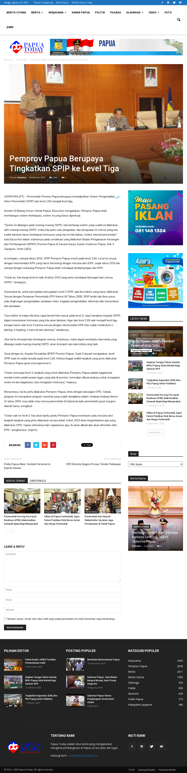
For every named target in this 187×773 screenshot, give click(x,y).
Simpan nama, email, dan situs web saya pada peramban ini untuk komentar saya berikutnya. (61, 618)
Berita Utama (16, 12)
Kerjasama (56, 12)
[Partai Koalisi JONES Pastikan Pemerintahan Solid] (13, 664)
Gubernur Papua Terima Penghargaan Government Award (100, 699)
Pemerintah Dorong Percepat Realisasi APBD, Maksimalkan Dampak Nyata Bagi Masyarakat (21, 520)
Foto (168, 12)
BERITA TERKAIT (16, 480)
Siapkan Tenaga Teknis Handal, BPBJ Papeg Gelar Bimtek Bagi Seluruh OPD (163, 365)
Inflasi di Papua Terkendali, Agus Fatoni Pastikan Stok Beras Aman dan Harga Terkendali (62, 520)
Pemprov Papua (137, 666)
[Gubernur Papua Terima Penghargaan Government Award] (75, 700)
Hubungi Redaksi (146, 769)
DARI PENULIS (38, 480)
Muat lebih (154, 432)
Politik (100, 12)
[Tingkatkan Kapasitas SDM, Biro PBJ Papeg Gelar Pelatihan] (135, 383)
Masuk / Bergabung (43, 2)
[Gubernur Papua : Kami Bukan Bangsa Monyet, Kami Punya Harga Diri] (75, 682)
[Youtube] (180, 2)
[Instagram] (168, 2)
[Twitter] (174, 2)
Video (152, 12)
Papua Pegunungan (141, 350)
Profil (131, 769)
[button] (178, 19)
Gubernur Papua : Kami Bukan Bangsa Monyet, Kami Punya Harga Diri (102, 680)
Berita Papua (62, 2)
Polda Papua (135, 699)
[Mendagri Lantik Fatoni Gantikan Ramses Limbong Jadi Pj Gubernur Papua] (145, 520)
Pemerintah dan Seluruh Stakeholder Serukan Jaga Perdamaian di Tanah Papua (100, 520)
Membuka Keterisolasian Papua (103, 659)
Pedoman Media (167, 769)
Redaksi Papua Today (82, 2)
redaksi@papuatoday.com (83, 755)
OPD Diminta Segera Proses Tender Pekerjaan (93, 464)
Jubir (10, 27)
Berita (35, 12)
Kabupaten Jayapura (140, 704)
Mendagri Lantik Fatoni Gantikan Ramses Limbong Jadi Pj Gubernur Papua (145, 537)
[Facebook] (162, 2)
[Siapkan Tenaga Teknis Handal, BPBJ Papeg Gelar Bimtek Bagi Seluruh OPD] (135, 365)
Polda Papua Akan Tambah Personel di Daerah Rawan (27, 466)
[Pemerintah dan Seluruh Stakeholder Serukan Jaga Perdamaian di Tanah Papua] (103, 500)
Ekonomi (133, 693)
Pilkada (115, 12)
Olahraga (133, 12)
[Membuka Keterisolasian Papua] (75, 664)
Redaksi (22, 177)
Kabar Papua (81, 12)
